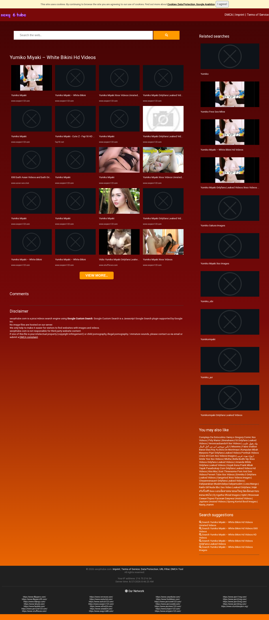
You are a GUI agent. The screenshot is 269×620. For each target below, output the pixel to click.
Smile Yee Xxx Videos (211, 459)
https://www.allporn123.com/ (168, 609)
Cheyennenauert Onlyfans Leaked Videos (221, 480)
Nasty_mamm (206, 504)
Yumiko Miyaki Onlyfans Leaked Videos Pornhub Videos (173, 95)
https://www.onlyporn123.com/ (168, 611)
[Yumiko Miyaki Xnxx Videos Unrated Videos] (119, 89)
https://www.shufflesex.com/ (34, 611)
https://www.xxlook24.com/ (101, 609)
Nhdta (228, 459)
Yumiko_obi (207, 301)
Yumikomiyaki (208, 339)
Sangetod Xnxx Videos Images (234, 477)
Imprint (239, 14)
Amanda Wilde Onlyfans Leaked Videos (225, 464)
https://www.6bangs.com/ (34, 601)
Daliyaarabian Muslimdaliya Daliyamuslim (220, 483)
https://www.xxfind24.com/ (101, 606)
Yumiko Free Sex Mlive (213, 111)
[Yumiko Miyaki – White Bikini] (31, 253)
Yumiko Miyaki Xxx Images (215, 263)
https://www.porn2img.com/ (235, 599)
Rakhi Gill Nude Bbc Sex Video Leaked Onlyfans (224, 487)
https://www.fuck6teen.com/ (168, 599)
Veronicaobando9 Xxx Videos (224, 443)
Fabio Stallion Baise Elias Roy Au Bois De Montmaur (228, 448)
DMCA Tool (177, 569)
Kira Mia (212, 471)
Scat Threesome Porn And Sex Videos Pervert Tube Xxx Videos (225, 473)
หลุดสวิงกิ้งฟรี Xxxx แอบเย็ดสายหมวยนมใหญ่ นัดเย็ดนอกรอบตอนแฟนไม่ (229, 491)
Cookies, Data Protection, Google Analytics (191, 4)
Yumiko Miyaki (19, 95)
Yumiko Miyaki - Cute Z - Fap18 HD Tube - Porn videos (84, 136)
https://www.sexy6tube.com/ (168, 597)
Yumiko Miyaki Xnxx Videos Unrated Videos (122, 95)
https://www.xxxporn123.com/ (101, 604)
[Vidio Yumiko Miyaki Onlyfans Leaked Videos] (119, 253)
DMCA (229, 14)
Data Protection (149, 569)
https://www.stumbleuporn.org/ (234, 606)
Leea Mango (251, 483)
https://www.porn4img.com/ (234, 604)
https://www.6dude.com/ (34, 604)
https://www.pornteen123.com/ (168, 606)
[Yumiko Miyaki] (31, 89)
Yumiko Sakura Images (213, 225)
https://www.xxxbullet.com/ (101, 599)
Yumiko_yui (207, 377)
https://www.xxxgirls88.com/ (101, 611)
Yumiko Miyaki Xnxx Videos (157, 259)
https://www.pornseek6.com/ (168, 604)
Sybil (243, 495)
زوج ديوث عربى (245, 455)
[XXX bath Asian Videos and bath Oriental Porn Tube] (31, 171)
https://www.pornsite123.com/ (34, 609)
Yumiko (205, 73)
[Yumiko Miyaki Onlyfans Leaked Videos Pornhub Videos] (163, 89)
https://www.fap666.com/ (34, 606)
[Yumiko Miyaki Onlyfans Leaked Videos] (163, 130)
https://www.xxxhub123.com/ (101, 601)
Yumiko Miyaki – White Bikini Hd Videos (222, 149)
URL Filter (164, 569)
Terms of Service (258, 14)
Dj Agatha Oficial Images (226, 495)
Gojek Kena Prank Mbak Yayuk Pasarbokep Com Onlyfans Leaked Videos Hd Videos (227, 468)
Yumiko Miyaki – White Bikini (26, 259)
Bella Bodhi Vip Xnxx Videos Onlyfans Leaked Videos (227, 460)
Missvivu (236, 446)
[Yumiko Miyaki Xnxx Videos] (163, 253)
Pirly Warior (214, 440)
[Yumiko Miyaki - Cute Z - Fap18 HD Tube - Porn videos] (75, 130)
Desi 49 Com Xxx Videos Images (218, 455)
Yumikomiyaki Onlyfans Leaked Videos (221, 415)
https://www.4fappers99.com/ (34, 599)
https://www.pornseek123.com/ (167, 601)
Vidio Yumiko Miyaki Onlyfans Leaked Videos (123, 259)
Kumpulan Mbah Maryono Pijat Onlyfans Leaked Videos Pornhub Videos (229, 451)
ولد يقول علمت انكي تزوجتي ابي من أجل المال (228, 445)
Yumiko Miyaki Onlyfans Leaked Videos (164, 136)
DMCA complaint (29, 337)
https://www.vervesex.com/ (101, 597)
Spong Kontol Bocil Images (242, 501)
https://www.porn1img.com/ (235, 597)
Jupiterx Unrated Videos (212, 501)
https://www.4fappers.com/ (34, 597)
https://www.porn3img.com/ (235, 601)
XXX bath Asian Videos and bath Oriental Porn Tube (39, 177)
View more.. (96, 275)
